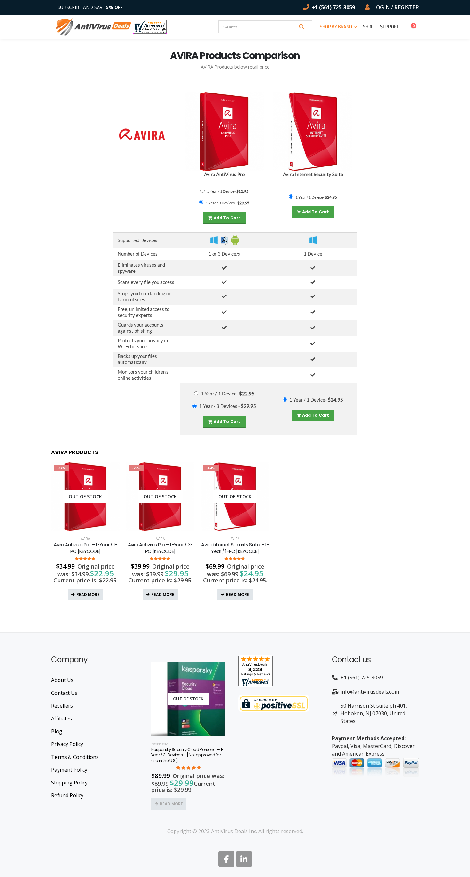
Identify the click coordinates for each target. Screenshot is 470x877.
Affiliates (61, 718)
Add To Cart (224, 218)
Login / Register (396, 7)
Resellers (62, 705)
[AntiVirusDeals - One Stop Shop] (93, 27)
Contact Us (64, 692)
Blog (56, 731)
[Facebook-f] (226, 859)
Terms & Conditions (75, 756)
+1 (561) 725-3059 (333, 7)
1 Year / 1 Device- (227, 191)
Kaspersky (159, 744)
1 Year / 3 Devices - (227, 202)
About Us (62, 680)
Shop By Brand (336, 26)
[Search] (302, 27)
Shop (368, 26)
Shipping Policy (69, 782)
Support (389, 26)
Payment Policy (69, 769)
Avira (85, 538)
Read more (87, 594)
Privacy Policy (67, 744)
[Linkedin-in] (244, 859)
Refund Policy (67, 795)
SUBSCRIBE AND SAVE (90, 7)
